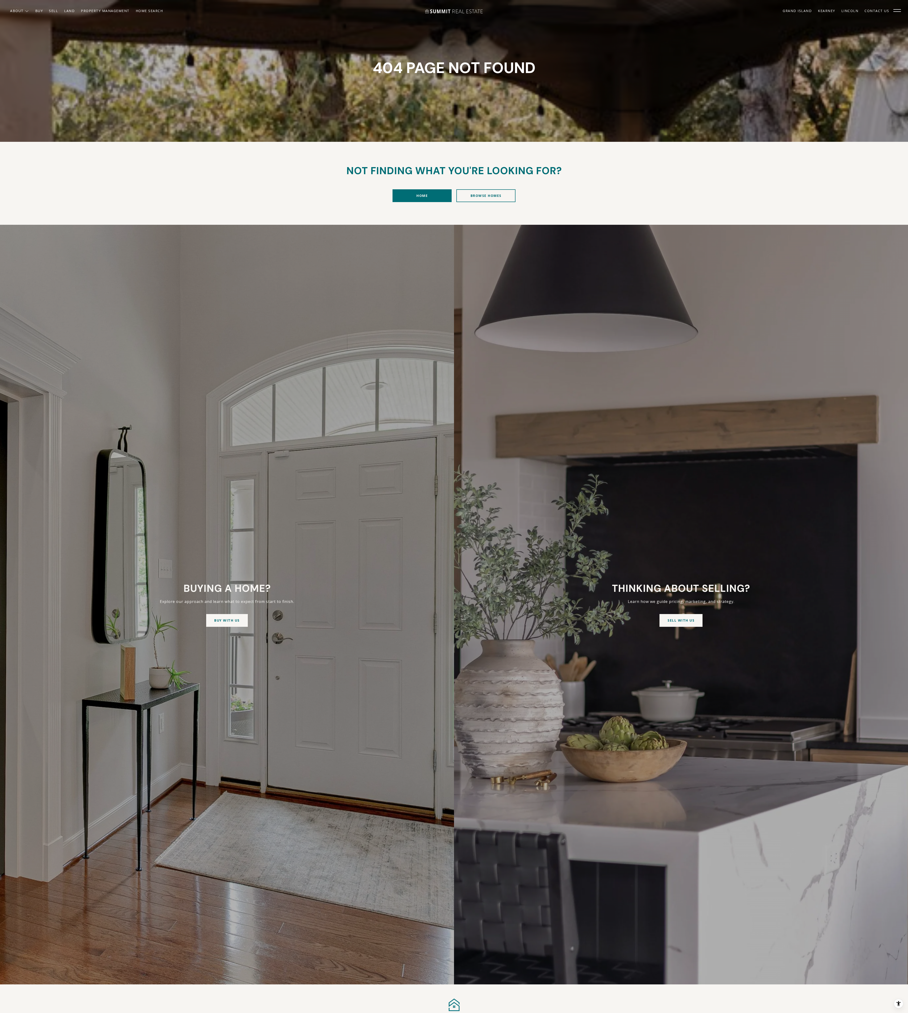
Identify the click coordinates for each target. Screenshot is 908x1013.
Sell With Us (681, 620)
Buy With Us (227, 620)
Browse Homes (486, 195)
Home (422, 195)
